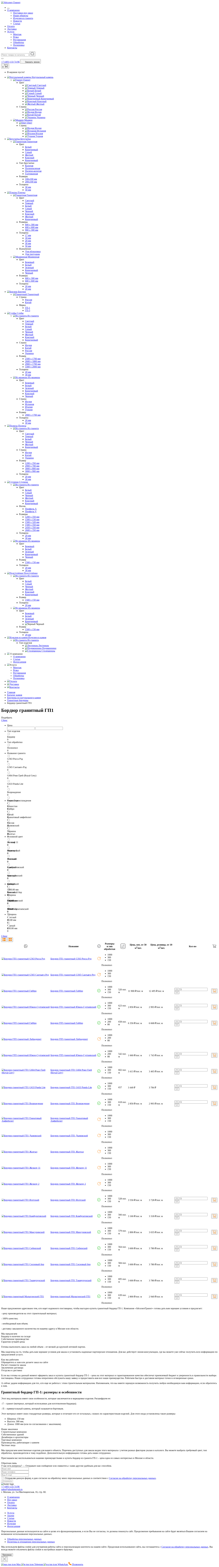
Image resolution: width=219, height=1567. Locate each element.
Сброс (4, 720)
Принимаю (7, 1555)
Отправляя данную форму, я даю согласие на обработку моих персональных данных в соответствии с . (80, 1478)
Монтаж (17, 34)
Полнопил (12, 748)
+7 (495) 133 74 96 (10, 62)
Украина (11, 831)
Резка (16, 37)
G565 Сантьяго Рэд (17, 767)
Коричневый (13, 850)
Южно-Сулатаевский (18, 909)
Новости (17, 21)
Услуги (10, 31)
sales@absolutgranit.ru (11, 1489)
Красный (11, 867)
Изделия (11, 1523)
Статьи (16, 23)
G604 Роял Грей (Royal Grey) (21, 775)
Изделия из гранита (23, 18)
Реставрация (19, 39)
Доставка (12, 29)
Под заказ (12, 1499)
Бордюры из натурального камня (24, 697)
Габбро (10, 809)
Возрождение (14, 792)
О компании (13, 10)
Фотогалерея (19, 662)
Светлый (11, 917)
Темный (11, 892)
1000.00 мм (12, 889)
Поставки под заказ (23, 13)
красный (11, 875)
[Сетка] (10, 939)
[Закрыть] (4, 1559)
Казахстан (12, 806)
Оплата (11, 26)
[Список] (4, 939)
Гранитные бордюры (17, 700)
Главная (11, 692)
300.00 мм (12, 909)
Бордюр (11, 737)
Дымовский (13, 825)
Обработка (18, 42)
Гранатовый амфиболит (19, 817)
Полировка (18, 45)
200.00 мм (12, 900)
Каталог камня (14, 695)
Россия (10, 823)
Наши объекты (20, 15)
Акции (10, 1515)
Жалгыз (11, 834)
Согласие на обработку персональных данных (132, 1478)
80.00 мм (11, 920)
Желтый (11, 842)
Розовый (11, 859)
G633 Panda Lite (15, 784)
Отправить (7, 1481)
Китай (10, 814)
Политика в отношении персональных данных (31, 1541)
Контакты (12, 47)
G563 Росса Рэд (15, 759)
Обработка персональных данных (24, 1539)
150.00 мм (12, 928)
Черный (11, 925)
